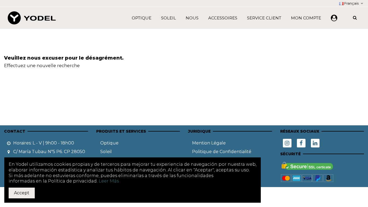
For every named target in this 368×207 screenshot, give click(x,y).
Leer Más (109, 181)
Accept (21, 192)
